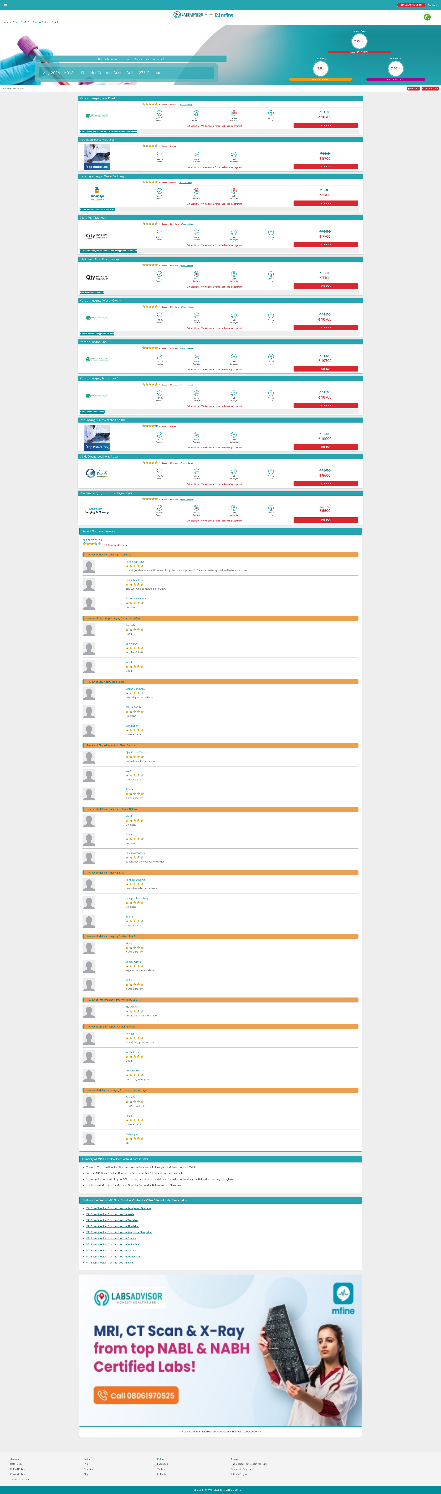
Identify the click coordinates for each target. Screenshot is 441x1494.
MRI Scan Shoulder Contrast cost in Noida (110, 1214)
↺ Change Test (430, 88)
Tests (16, 22)
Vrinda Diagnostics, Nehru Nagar (99, 456)
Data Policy (16, 1464)
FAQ (86, 1464)
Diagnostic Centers (241, 1469)
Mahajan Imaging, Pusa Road (97, 98)
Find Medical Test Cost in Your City (249, 1464)
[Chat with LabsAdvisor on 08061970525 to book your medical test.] (427, 17)
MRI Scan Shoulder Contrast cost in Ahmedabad (113, 1256)
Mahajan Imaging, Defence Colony (100, 300)
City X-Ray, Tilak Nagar (93, 217)
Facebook (162, 1464)
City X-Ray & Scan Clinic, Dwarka (99, 259)
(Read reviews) (186, 105)
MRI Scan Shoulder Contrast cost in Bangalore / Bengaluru (119, 1232)
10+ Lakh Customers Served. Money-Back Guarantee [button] (131, 58)
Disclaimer (89, 1469)
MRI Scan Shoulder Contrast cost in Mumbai (111, 1250)
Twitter (161, 1469)
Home (5, 22)
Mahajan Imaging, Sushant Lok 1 (99, 378)
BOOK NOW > (326, 125)
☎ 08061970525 (411, 4)
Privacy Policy (17, 1474)
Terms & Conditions (20, 1479)
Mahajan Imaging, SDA (93, 342)
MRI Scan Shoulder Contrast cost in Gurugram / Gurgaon (118, 1208)
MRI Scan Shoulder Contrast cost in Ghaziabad (112, 1226)
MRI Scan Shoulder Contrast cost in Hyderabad (113, 1244)
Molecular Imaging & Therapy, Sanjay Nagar (106, 493)
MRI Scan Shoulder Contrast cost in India (109, 1262)
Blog (86, 1474)
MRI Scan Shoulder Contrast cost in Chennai (111, 1238)
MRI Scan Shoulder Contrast (36, 22)
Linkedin (161, 1474)
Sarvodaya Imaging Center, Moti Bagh (102, 176)
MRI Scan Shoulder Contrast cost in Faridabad (112, 1220)
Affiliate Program (239, 1474)
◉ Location (413, 88)
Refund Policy (17, 1469)
